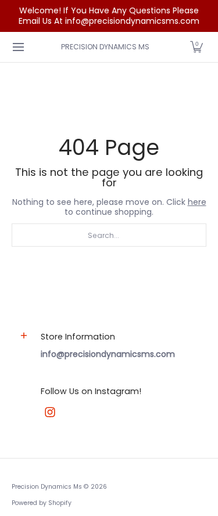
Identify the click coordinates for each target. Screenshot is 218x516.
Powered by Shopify (42, 503)
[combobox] (109, 235)
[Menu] (18, 47)
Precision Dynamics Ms (105, 47)
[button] (196, 47)
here (197, 202)
